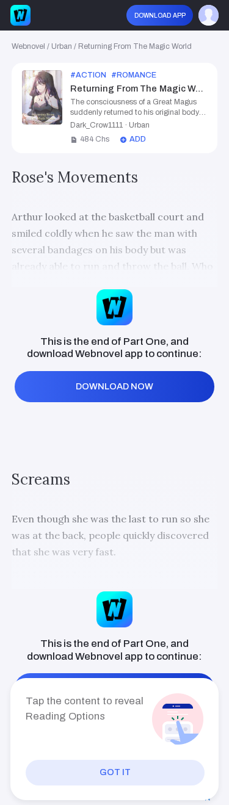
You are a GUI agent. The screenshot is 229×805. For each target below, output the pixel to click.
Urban (61, 46)
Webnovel (28, 46)
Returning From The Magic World (135, 46)
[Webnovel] (20, 15)
